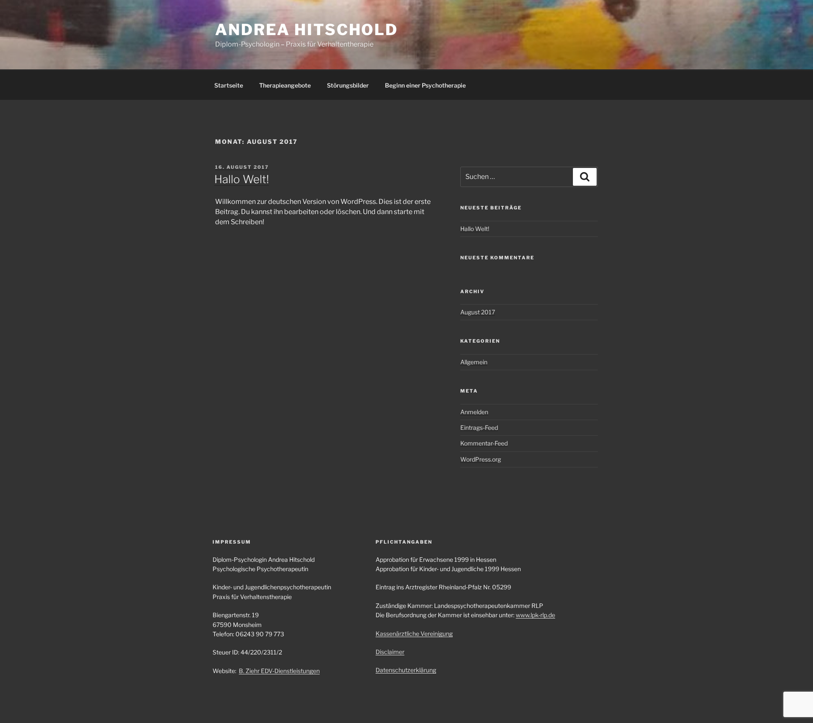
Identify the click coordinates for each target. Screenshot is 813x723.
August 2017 (477, 312)
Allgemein (473, 362)
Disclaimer (390, 651)
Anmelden (474, 411)
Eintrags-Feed (479, 427)
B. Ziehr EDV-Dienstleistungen (279, 670)
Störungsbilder (348, 85)
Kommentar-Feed (484, 443)
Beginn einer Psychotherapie (425, 85)
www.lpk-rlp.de (535, 615)
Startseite (228, 85)
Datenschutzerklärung (406, 670)
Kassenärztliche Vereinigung (414, 633)
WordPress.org (480, 459)
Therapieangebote (285, 85)
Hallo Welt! (241, 179)
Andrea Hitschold (306, 29)
